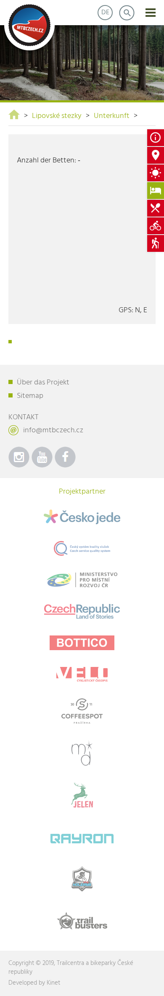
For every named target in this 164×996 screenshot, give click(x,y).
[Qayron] (82, 837)
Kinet (53, 983)
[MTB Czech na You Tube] (42, 457)
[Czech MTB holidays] (82, 878)
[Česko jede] (82, 517)
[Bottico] (82, 642)
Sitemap (30, 396)
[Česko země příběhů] (82, 611)
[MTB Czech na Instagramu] (18, 457)
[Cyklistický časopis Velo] (82, 674)
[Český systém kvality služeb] (82, 548)
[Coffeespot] (82, 711)
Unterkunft (112, 116)
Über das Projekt (43, 382)
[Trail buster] (82, 920)
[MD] (82, 753)
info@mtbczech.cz (53, 430)
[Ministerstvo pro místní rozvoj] (82, 580)
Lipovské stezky (57, 116)
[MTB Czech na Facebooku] (65, 457)
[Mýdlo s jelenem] (82, 795)
